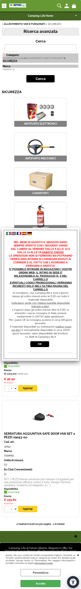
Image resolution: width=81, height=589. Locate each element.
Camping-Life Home (40, 15)
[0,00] (74, 6)
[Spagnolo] (24, 234)
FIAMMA (9, 455)
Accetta (40, 583)
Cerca (41, 41)
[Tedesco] (29, 234)
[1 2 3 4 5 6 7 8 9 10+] (11, 388)
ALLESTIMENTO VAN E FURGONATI (44, 58)
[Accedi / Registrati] (67, 6)
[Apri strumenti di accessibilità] (73, 582)
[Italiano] (8, 234)
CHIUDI (78, 555)
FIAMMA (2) (9, 69)
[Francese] (19, 234)
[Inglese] (13, 234)
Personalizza (40, 572)
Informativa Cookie (43, 563)
